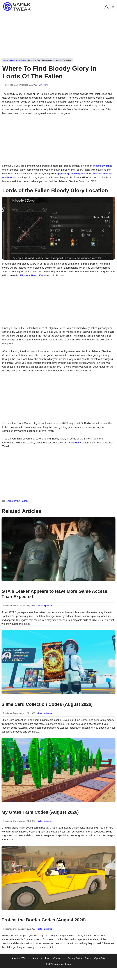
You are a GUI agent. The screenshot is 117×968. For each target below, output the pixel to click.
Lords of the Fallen (18, 60)
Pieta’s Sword (101, 165)
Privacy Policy (75, 958)
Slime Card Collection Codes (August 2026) (47, 704)
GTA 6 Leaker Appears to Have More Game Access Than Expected (54, 594)
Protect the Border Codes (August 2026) (44, 919)
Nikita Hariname (44, 713)
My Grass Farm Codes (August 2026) (40, 812)
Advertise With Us (20, 958)
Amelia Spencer (44, 605)
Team (47, 958)
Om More (43, 85)
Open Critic (100, 958)
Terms (88, 958)
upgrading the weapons (71, 173)
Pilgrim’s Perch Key (32, 275)
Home (5, 60)
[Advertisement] (58, 35)
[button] (106, 6)
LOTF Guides (72, 442)
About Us (37, 958)
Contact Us (59, 958)
